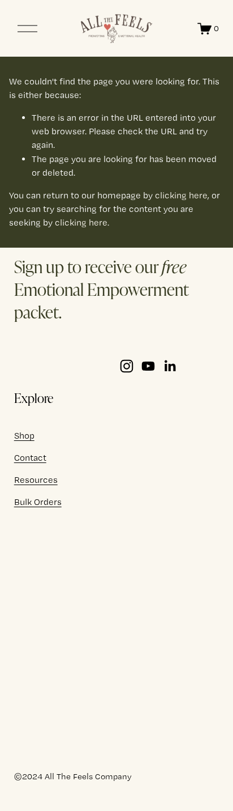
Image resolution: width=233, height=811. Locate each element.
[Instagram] (126, 366)
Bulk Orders (38, 501)
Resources (36, 479)
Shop (24, 435)
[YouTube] (148, 366)
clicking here (181, 195)
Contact (30, 457)
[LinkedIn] (169, 366)
